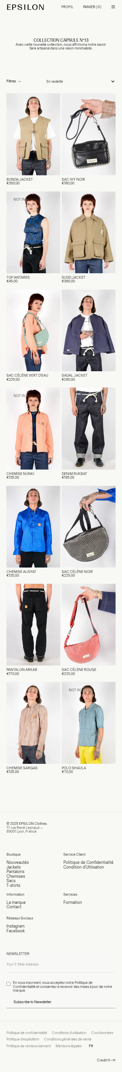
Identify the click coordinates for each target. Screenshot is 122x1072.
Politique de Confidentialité (88, 862)
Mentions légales (69, 1046)
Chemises (15, 876)
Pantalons (15, 871)
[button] (92, 7)
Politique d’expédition (22, 1039)
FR (91, 1046)
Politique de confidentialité (26, 1033)
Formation (72, 902)
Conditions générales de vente (68, 1039)
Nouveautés (17, 862)
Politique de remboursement (28, 1046)
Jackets (13, 867)
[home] (25, 7)
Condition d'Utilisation (83, 867)
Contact (13, 906)
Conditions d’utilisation (69, 1033)
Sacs (11, 880)
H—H (111, 1060)
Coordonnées (102, 1033)
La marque (16, 902)
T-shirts (13, 885)
